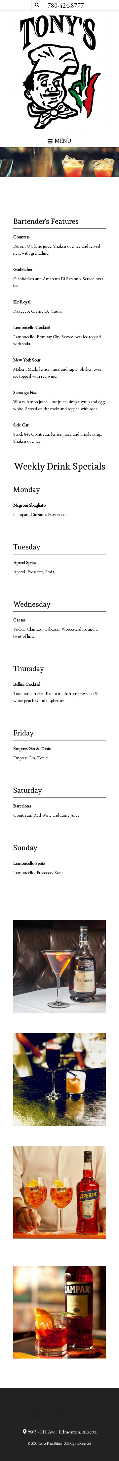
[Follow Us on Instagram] (76, 1415)
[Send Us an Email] (37, 1415)
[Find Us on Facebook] (57, 1415)
